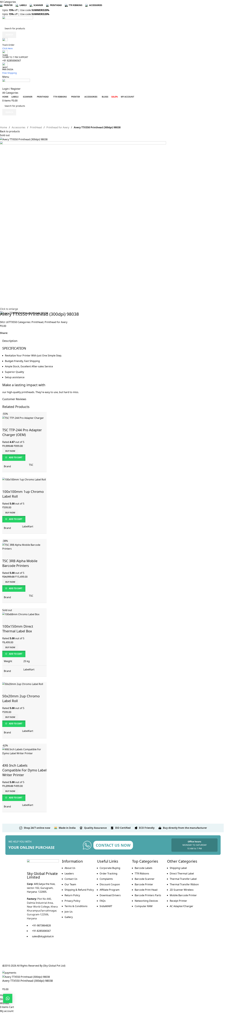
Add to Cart (15, 653)
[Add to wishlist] (13, 989)
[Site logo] (17, 20)
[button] (7, 998)
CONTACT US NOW (113, 845)
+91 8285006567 (11, 60)
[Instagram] (39, 948)
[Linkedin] (39, 957)
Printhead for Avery (58, 127)
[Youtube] (47, 948)
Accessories (19, 127)
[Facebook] (31, 948)
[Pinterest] (31, 957)
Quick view (6, 620)
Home (4, 127)
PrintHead (36, 127)
